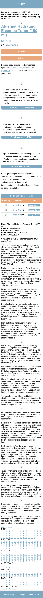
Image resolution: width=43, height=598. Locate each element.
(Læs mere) (6, 41)
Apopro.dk (5, 71)
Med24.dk (27, 68)
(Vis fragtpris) (13, 45)
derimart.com (6, 527)
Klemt (21, 3)
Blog (12, 595)
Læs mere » (21, 51)
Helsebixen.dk (16, 68)
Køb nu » (21, 58)
